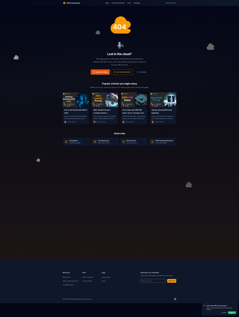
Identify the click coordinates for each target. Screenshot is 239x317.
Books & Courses (119, 3)
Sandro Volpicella (87, 277)
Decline (224, 312)
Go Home (142, 72)
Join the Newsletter (123, 72)
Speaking (137, 3)
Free (129, 3)
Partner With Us (171, 3)
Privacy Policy (106, 277)
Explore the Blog (102, 72)
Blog (107, 3)
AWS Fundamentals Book (70, 281)
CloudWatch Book (68, 285)
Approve (231, 312)
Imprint (104, 281)
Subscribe (171, 281)
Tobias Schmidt (87, 281)
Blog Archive (67, 277)
